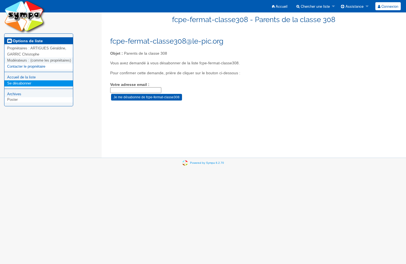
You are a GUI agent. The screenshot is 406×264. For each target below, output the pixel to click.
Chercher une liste (315, 6)
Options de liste (27, 41)
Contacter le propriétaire (26, 66)
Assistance (353, 6)
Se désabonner (19, 83)
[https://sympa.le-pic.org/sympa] (25, 16)
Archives (14, 94)
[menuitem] (280, 6)
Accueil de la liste (21, 77)
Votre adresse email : (129, 85)
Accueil (281, 6)
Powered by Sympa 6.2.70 (207, 162)
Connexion (389, 6)
